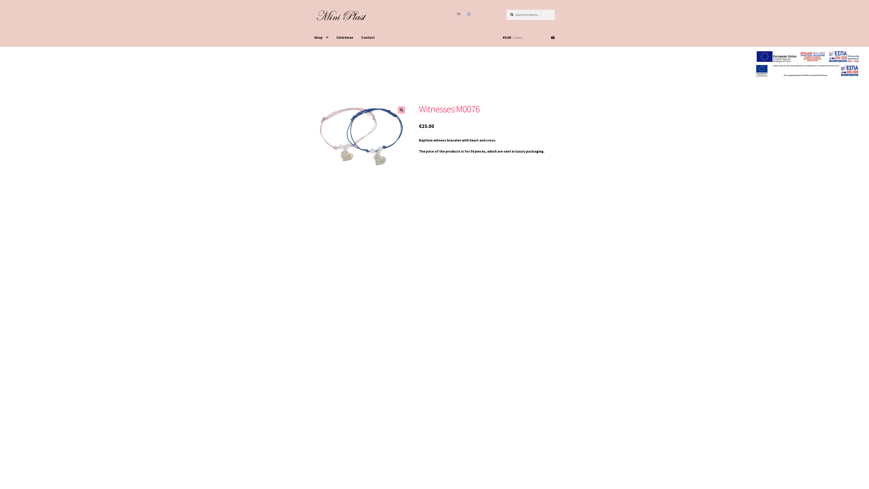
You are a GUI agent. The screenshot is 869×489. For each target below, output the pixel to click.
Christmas (344, 37)
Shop (318, 37)
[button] (401, 110)
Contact (368, 37)
